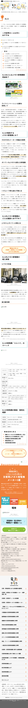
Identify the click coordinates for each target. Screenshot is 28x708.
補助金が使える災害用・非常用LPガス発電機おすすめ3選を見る (14, 249)
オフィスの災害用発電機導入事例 (10, 637)
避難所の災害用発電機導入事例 (9, 620)
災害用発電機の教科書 (10, 442)
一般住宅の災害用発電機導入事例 (10, 645)
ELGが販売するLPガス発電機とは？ (13, 58)
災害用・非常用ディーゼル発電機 (10, 598)
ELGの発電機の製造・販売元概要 (12, 67)
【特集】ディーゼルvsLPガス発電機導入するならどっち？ (13, 607)
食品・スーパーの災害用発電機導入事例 (12, 641)
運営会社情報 (5, 676)
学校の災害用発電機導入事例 (9, 625)
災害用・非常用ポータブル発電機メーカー (12, 602)
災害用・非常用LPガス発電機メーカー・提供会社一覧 (13, 593)
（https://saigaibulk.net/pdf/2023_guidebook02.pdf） (14, 493)
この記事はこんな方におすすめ (12, 54)
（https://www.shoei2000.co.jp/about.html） (10, 552)
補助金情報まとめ (9, 440)
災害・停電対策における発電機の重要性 (12, 588)
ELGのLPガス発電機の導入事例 (12, 63)
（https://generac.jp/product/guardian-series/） (11, 559)
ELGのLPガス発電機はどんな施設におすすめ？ (13, 60)
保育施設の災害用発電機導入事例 (10, 629)
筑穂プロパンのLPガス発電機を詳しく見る (15, 434)
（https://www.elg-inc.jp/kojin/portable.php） (17, 298)
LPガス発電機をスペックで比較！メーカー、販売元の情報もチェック (14, 453)
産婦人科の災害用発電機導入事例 (10, 633)
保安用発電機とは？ (7, 672)
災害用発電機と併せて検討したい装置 (11, 653)
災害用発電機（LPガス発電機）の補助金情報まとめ (13, 658)
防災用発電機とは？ (7, 667)
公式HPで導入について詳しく (14, 529)
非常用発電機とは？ (7, 663)
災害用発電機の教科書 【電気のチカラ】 (11, 1)
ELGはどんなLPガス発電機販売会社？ (13, 56)
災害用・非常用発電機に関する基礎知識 (12, 649)
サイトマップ (5, 680)
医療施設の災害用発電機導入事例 (10, 616)
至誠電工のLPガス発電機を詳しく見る (14, 436)
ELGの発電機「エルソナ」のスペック (13, 65)
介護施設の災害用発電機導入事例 (13, 438)
